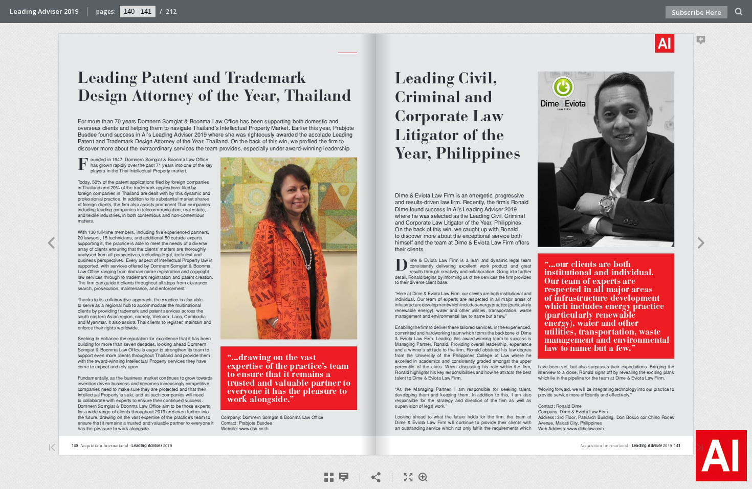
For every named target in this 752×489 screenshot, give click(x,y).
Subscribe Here (696, 12)
